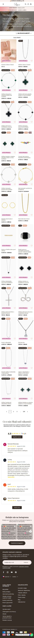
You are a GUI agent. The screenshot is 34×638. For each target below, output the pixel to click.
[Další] (27, 411)
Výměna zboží (6, 609)
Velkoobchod (21, 602)
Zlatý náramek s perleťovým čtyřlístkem (25, 189)
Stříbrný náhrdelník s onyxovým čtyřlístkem (6, 282)
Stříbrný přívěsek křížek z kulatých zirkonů (7, 312)
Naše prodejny (6, 592)
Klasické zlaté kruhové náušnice (6, 219)
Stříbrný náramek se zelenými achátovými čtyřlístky (6, 95)
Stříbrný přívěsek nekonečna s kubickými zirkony (25, 312)
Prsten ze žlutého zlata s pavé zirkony (8, 250)
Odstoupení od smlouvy (9, 611)
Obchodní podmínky (8, 594)
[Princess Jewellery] (17, 4)
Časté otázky (21, 597)
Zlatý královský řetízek (23, 218)
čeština (14, 576)
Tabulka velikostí (22, 593)
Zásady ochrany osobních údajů (7, 597)
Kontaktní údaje (22, 588)
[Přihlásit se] (28, 4)
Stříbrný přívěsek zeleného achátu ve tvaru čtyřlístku (24, 94)
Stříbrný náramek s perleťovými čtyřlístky (6, 189)
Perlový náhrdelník (6, 342)
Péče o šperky (22, 595)
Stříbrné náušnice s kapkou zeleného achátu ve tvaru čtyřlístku (8, 157)
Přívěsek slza (21, 342)
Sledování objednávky (24, 590)
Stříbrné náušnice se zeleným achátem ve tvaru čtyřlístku (25, 403)
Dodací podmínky (7, 600)
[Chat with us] (32, 635)
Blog (19, 599)
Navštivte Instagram (17, 543)
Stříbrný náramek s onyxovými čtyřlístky (23, 126)
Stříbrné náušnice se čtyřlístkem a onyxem (23, 282)
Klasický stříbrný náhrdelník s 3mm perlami (8, 372)
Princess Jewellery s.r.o (11, 629)
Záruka (4, 614)
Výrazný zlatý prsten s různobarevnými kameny (24, 157)
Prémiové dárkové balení (7, 64)
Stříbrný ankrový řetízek (24, 64)
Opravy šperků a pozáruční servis (7, 617)
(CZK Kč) (7, 576)
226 (24, 411)
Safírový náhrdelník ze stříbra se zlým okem (23, 372)
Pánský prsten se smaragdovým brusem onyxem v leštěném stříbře (24, 250)
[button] (3, 4)
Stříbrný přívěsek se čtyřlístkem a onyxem (6, 126)
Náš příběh (5, 589)
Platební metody (7, 620)
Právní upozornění (7, 602)
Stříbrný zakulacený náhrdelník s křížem (6, 403)
